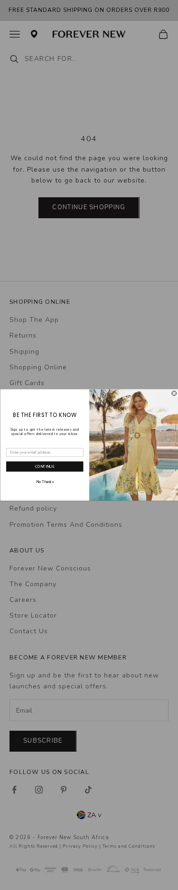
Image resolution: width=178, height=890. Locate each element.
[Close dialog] (174, 393)
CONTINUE (44, 466)
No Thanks (44, 482)
